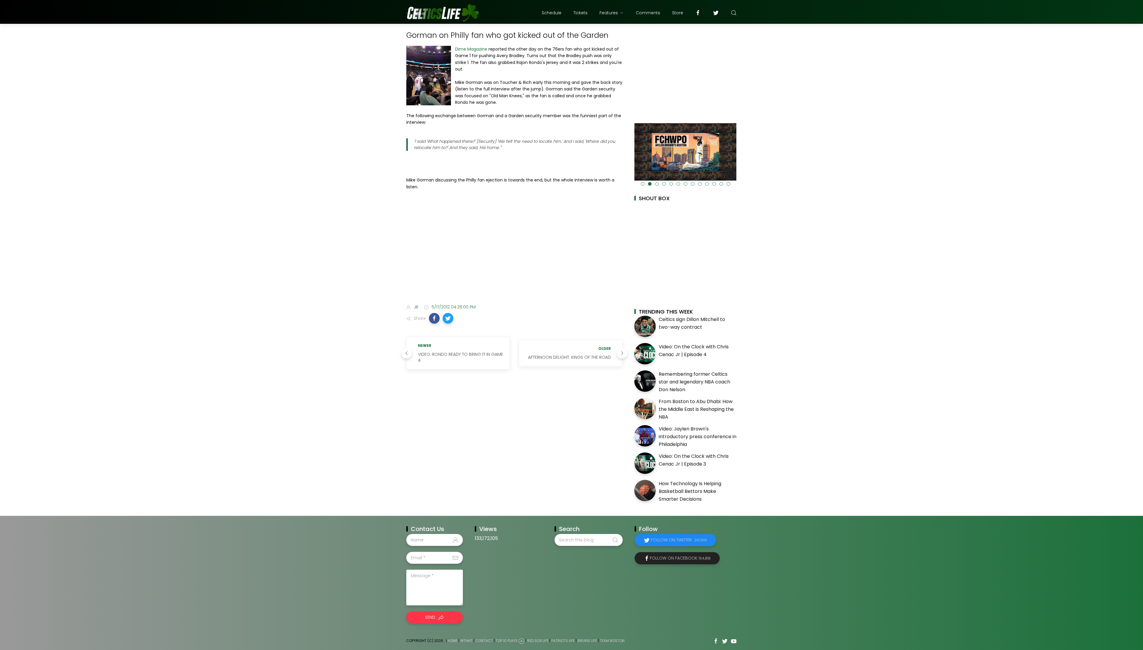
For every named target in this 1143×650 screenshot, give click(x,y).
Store (677, 13)
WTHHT (466, 640)
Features (608, 13)
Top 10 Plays (507, 640)
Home (452, 640)
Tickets (580, 13)
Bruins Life (587, 640)
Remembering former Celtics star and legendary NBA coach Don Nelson (694, 382)
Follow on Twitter (679, 540)
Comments (648, 13)
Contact (484, 640)
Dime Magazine (471, 49)
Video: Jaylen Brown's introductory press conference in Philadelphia (697, 436)
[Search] (734, 13)
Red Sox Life (538, 640)
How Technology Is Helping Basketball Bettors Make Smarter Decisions (690, 491)
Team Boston (612, 640)
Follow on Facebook (680, 558)
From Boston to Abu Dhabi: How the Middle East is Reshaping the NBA (696, 409)
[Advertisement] (514, 252)
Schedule (551, 13)
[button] (434, 318)
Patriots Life (563, 640)
